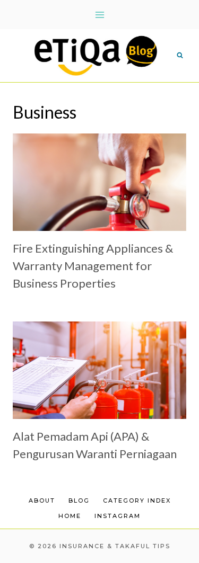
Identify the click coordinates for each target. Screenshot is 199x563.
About (42, 500)
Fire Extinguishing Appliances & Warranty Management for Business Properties (93, 265)
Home (69, 516)
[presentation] (99, 182)
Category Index (137, 500)
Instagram (117, 516)
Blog (79, 500)
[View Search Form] (180, 55)
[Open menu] (99, 14)
